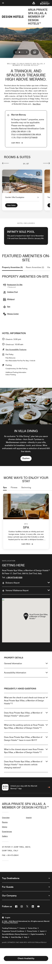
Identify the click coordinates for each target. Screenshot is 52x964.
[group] (26, 427)
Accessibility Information (15, 672)
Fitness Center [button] (13, 314)
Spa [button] (8, 306)
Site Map (5, 937)
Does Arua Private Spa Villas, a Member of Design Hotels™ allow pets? (23, 714)
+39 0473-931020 (14, 577)
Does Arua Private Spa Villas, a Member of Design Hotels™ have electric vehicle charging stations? (23, 764)
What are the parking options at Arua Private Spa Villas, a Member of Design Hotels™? (24, 726)
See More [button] (37, 104)
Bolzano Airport (13, 583)
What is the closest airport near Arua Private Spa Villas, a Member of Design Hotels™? (24, 751)
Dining (4, 827)
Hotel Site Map (16, 937)
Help (25, 937)
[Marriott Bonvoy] (43, 3)
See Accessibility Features (16, 349)
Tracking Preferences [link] (9, 928)
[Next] (46, 163)
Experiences (7, 831)
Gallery (5, 836)
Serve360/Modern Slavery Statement (15, 934)
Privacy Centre (32, 931)
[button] (33, 3)
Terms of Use (32, 928)
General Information (13, 663)
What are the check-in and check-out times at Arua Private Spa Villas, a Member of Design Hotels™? (24, 700)
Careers (22, 928)
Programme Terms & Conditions (13, 931)
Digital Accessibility (37, 934)
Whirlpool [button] (11, 299)
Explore (26, 458)
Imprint (29, 818)
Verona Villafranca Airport (17, 590)
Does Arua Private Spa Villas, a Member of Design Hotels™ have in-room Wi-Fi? (23, 738)
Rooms (5, 822)
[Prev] (5, 163)
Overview (5, 818)
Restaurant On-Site (14, 285)
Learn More (15, 143)
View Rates (11, 205)
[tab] (12, 267)
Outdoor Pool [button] (12, 292)
